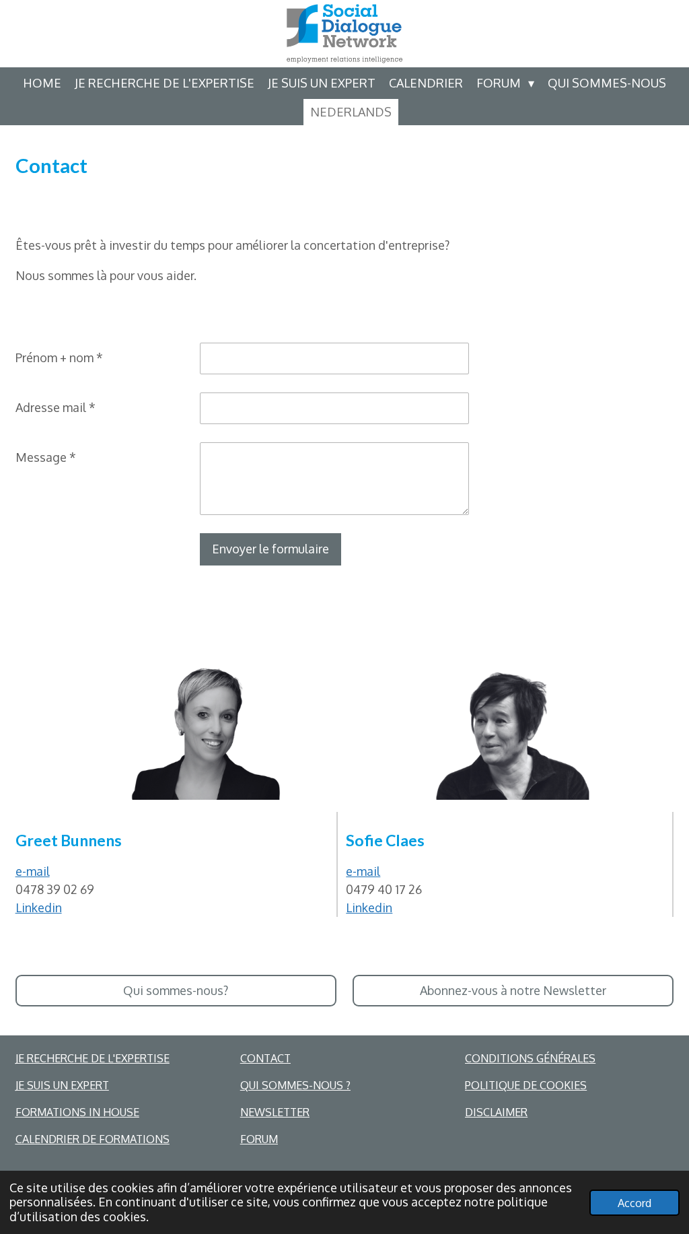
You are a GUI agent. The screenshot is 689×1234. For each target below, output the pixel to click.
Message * (45, 457)
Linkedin (38, 907)
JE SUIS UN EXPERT (62, 1085)
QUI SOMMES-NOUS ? (295, 1085)
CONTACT (265, 1058)
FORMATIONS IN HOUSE (77, 1112)
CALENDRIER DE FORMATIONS (92, 1139)
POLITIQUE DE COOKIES (526, 1085)
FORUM (259, 1139)
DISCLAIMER (496, 1112)
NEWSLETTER (275, 1112)
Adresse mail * (55, 407)
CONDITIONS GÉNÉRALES (530, 1058)
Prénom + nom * (59, 357)
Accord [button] (634, 1203)
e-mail (32, 871)
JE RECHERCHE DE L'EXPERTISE (92, 1058)
